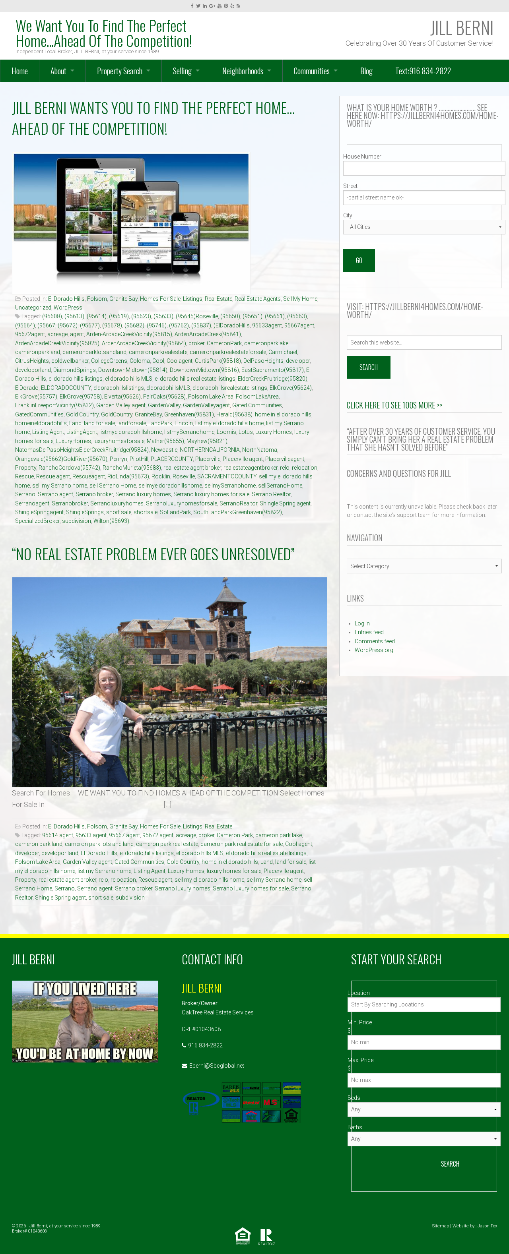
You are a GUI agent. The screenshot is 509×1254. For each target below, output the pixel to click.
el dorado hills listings (76, 378)
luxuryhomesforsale (118, 441)
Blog (366, 71)
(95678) (112, 325)
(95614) (97, 316)
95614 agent (57, 835)
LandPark (160, 423)
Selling (182, 71)
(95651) (252, 316)
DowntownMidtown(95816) (204, 370)
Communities (312, 71)
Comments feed (375, 641)
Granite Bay (123, 299)
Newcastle (164, 450)
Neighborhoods (242, 71)
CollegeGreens (109, 361)
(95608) (52, 316)
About (58, 71)
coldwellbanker (70, 361)
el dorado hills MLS (128, 378)
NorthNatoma (259, 450)
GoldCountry (116, 414)
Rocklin (161, 476)
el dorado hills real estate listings (195, 378)
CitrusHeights (32, 361)
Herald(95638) (234, 414)
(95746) (157, 325)
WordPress (68, 307)
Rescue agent (53, 476)
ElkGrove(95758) (81, 396)
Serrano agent (55, 494)
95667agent (299, 325)
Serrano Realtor (271, 494)
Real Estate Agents (258, 299)
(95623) (141, 316)
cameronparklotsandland (94, 352)
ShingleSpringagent (39, 512)
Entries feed (369, 632)
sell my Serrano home (59, 485)
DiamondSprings (74, 370)
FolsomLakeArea (257, 396)
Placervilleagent (284, 459)
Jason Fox (487, 1226)
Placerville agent (243, 459)
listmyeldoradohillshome (130, 432)
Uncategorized (33, 307)
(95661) (275, 316)
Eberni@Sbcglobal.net (216, 1065)
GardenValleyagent (206, 405)
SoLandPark (175, 512)
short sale (118, 512)
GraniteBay (148, 414)
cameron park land (38, 844)
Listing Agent (48, 432)
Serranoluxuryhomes (117, 503)
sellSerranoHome (280, 485)
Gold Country (82, 414)
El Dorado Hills (66, 299)
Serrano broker (94, 494)
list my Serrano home (104, 871)
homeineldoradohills (41, 423)
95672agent (30, 334)
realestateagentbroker (250, 467)
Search (450, 1164)
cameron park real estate (167, 844)
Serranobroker (70, 503)
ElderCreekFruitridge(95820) (272, 378)
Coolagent (179, 361)
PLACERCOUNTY (172, 459)
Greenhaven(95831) (189, 414)
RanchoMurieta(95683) (132, 467)
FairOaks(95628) (164, 396)
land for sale (99, 423)
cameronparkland (37, 352)
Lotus (246, 432)
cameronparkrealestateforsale (228, 352)
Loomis (226, 432)
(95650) (230, 316)
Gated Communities (257, 405)
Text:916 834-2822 (423, 71)
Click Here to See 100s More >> (394, 405)
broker (196, 343)
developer (298, 361)
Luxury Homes (273, 432)
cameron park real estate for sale (241, 844)
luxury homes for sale (234, 871)
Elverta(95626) (122, 396)
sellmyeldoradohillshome (170, 485)
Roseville (184, 476)
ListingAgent (81, 432)
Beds (354, 1098)
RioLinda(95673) (128, 476)
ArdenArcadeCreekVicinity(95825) (57, 343)
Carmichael (282, 352)
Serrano (25, 494)
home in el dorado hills (283, 414)
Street (350, 186)
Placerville (207, 459)
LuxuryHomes (73, 441)
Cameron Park (235, 835)
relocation (304, 467)
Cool (158, 361)
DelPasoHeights (263, 361)
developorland (33, 370)
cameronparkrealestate (158, 352)
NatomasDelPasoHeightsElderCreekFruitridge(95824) (82, 450)
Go (359, 260)
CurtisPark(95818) (218, 361)
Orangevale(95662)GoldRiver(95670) (61, 459)
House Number (362, 156)
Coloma (140, 361)
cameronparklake (266, 343)
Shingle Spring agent (285, 503)
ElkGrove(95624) (291, 388)
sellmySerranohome (230, 485)
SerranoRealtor (238, 503)
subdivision (76, 521)
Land (75, 423)
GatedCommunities (39, 414)
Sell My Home (300, 299)
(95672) (68, 325)
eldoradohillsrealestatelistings (229, 388)
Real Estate (218, 299)
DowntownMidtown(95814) (132, 370)
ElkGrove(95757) (36, 396)
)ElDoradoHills (232, 325)
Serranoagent (32, 503)
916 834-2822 (205, 1045)
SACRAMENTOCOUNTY (226, 476)
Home (20, 71)
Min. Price (360, 1022)
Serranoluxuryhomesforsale (181, 503)
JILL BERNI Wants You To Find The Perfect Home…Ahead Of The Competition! (153, 118)
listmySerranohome (189, 432)
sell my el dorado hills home (209, 880)
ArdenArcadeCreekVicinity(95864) (144, 343)
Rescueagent (88, 476)
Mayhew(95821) (207, 441)
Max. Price (360, 1060)
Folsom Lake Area (210, 396)
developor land (59, 853)
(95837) (201, 325)
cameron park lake (278, 835)
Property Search (119, 71)
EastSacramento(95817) (272, 370)
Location (359, 993)
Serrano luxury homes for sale (211, 494)
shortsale (145, 512)
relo (284, 467)
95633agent (267, 325)
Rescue (24, 476)
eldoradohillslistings (118, 388)
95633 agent (91, 835)
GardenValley (164, 405)
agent (77, 334)
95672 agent (157, 835)
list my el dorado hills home (229, 423)
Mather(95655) (165, 441)
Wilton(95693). (111, 521)
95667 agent (124, 835)
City (347, 215)
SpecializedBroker (37, 521)
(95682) (134, 325)
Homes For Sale (160, 299)
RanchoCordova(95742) (69, 467)
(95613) (74, 316)
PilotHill (139, 459)
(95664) (25, 325)
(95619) (119, 316)
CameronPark (224, 343)
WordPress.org (374, 650)
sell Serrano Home (112, 485)
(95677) (90, 325)
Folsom (97, 299)
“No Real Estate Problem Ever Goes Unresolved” (153, 554)
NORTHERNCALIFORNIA (210, 450)
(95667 (46, 325)
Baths (355, 1127)
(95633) (163, 316)
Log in (362, 623)
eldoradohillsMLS (168, 388)
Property (25, 467)
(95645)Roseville (197, 316)
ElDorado (27, 388)
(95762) (179, 325)
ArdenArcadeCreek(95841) (208, 334)
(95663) (297, 316)
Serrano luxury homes (143, 494)
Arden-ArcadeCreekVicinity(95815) (129, 334)
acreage (57, 334)
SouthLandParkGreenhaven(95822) (237, 512)
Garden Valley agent (121, 405)
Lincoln (184, 423)
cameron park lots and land (99, 844)
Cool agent (298, 844)
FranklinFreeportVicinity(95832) (54, 405)
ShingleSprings (85, 512)
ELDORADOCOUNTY (66, 388)
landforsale (131, 423)
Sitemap (440, 1226)
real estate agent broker (192, 467)
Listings (192, 299)
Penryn (118, 459)
